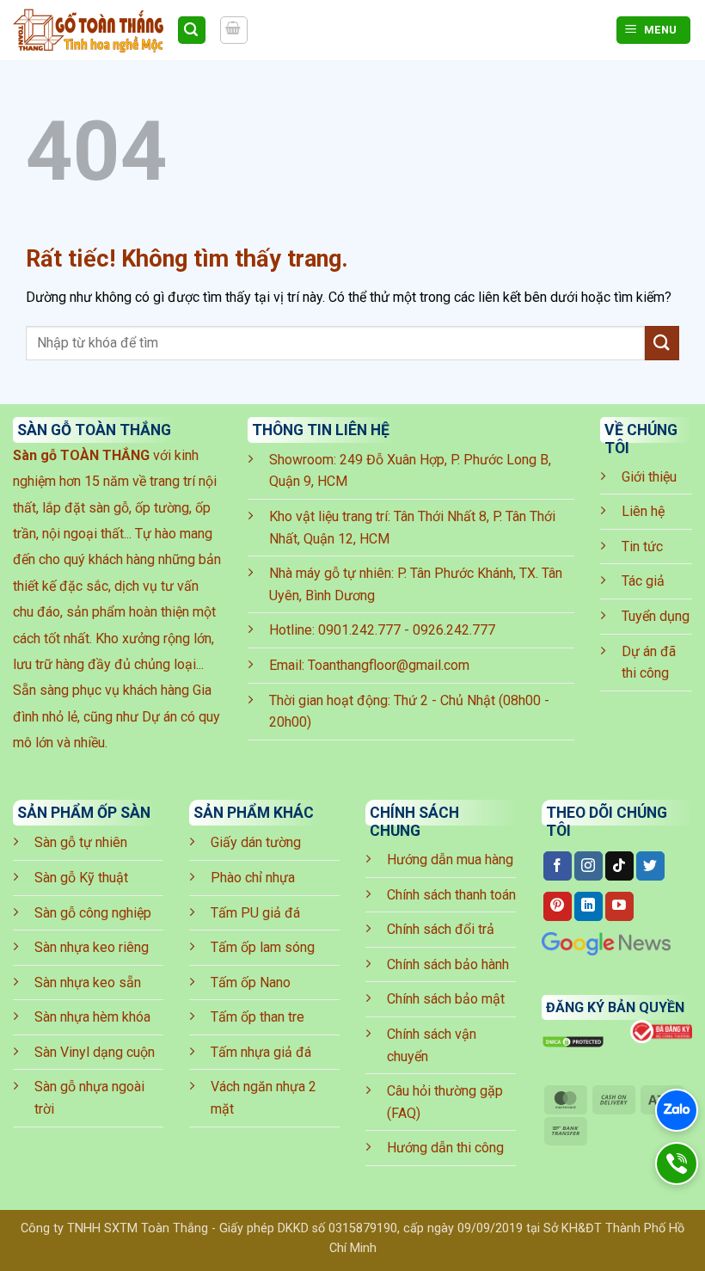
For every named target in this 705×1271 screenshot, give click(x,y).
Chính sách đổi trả (440, 929)
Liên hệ (643, 511)
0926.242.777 (454, 630)
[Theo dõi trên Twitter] (650, 866)
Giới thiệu (649, 477)
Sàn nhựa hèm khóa (92, 1017)
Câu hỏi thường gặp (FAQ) (445, 1102)
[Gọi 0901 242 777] (676, 1163)
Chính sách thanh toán (451, 895)
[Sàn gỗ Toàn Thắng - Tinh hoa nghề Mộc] (88, 30)
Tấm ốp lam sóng (263, 947)
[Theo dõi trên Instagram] (588, 866)
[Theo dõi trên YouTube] (619, 906)
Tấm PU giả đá (255, 913)
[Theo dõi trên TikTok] (619, 866)
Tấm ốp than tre (257, 1017)
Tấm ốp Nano (251, 982)
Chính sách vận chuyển (431, 1045)
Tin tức (642, 546)
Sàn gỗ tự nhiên (80, 842)
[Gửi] (662, 342)
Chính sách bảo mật (446, 999)
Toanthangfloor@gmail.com (388, 665)
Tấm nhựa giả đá (261, 1052)
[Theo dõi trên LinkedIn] (588, 906)
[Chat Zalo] (676, 1110)
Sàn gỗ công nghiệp (92, 913)
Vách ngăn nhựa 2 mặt (263, 1097)
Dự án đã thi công (649, 662)
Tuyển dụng (656, 616)
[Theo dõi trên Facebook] (557, 866)
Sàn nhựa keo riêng (91, 947)
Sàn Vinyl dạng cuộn (94, 1052)
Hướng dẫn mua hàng (450, 859)
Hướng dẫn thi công (445, 1147)
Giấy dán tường (256, 842)
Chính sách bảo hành (448, 964)
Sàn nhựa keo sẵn (87, 982)
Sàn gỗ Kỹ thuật (81, 877)
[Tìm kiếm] (191, 30)
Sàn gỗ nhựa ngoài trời (89, 1097)
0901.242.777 (359, 630)
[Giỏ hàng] (234, 30)
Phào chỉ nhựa (253, 877)
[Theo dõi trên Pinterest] (557, 906)
